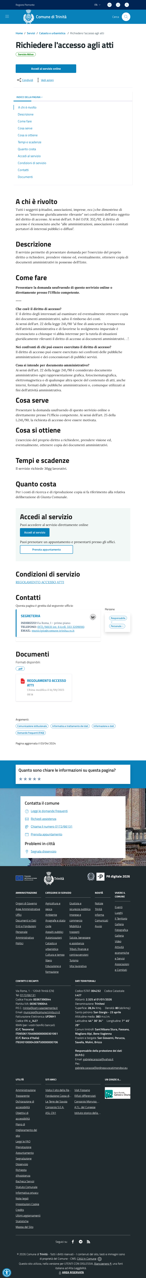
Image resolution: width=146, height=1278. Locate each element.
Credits (20, 1210)
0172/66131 (28, 995)
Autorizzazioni (53, 937)
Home (19, 33)
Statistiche (22, 1221)
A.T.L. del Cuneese (84, 1107)
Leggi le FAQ (23, 1141)
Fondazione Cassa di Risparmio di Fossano (70, 1096)
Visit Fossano (82, 1090)
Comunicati (101, 920)
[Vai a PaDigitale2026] (108, 876)
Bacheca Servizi (25, 1181)
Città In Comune (86, 1258)
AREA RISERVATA (73, 1272)
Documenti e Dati (26, 920)
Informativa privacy (27, 1193)
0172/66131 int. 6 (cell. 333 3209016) (60, 627)
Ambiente (51, 915)
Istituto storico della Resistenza (93, 1113)
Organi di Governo (26, 903)
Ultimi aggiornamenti (28, 1215)
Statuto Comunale (26, 1187)
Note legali (22, 1198)
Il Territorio (121, 918)
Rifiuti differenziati (85, 1096)
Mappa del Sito (24, 1227)
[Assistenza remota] (99, 1258)
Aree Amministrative (28, 909)
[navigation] (7, 16)
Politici (19, 943)
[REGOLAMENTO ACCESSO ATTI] (22, 681)
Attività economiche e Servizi (122, 953)
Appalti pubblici (54, 932)
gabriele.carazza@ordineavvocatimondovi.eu (101, 1068)
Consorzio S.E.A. (54, 1107)
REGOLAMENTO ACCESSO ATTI (40, 582)
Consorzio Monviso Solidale (90, 1101)
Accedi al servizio (34, 532)
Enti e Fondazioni (26, 926)
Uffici (19, 915)
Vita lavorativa (78, 966)
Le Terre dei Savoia (56, 1101)
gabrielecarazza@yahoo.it (98, 1059)
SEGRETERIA (30, 616)
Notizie (99, 903)
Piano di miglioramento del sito (26, 1130)
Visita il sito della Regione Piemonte (66, 1090)
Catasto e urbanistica (52, 33)
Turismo (73, 960)
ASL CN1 (50, 1113)
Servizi (31, 33)
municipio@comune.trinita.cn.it (53, 630)
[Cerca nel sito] (126, 16)
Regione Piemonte (25, 5)
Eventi (118, 907)
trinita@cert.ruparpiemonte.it (40, 1008)
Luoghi (119, 913)
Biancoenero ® (102, 1263)
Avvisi (98, 926)
